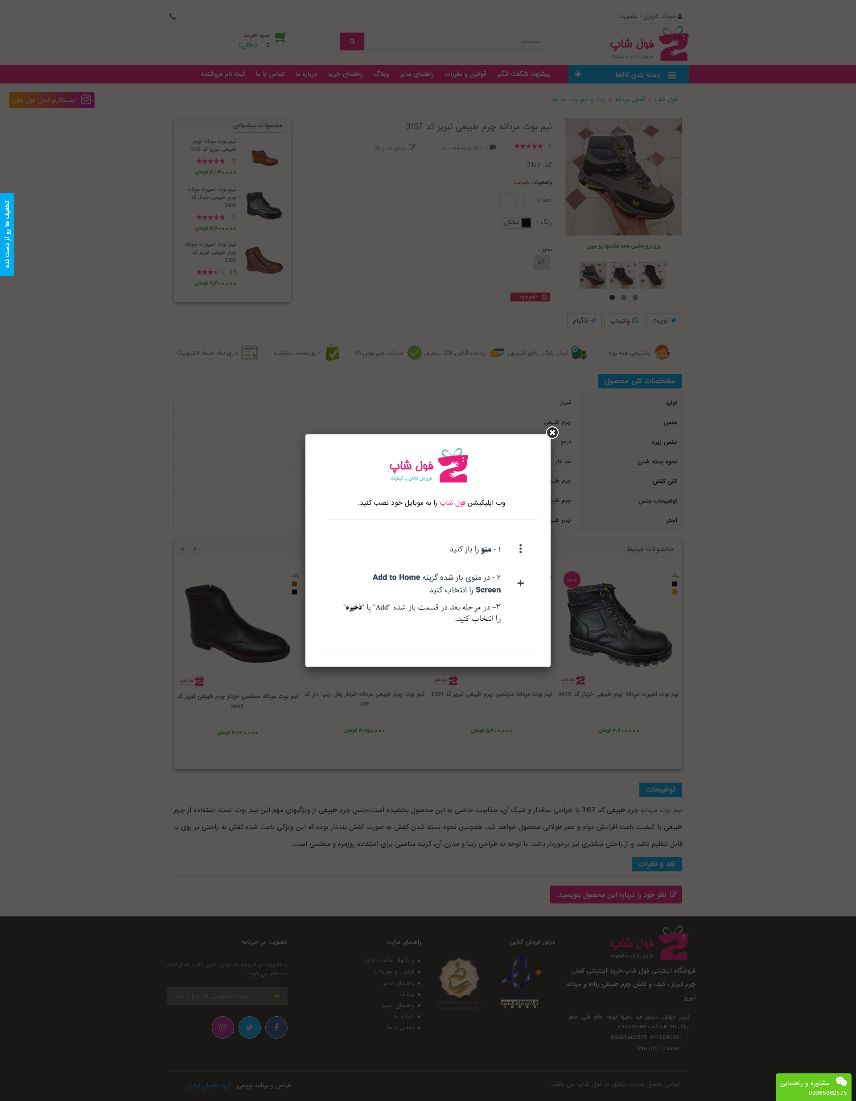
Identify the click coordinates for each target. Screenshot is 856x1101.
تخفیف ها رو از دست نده (7, 234)
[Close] (552, 432)
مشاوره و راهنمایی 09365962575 (813, 1088)
